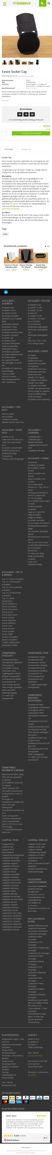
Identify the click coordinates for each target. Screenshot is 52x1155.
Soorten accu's (8, 437)
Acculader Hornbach (10, 335)
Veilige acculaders (35, 517)
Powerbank (32, 462)
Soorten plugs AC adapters (39, 391)
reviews (32, 1153)
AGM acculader (8, 414)
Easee (5, 234)
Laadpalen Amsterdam (11, 896)
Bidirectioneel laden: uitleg (12, 774)
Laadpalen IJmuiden (10, 869)
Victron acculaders (9, 606)
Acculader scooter (9, 313)
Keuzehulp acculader (10, 316)
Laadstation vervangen (37, 934)
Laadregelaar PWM (36, 713)
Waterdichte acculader (37, 363)
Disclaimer (6, 1047)
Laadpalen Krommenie (11, 880)
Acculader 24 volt (35, 316)
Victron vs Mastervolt (36, 495)
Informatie (11, 275)
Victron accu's (7, 612)
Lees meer (5, 101)
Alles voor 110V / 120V (37, 340)
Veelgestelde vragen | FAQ (13, 1039)
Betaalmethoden (9, 1053)
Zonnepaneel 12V (35, 673)
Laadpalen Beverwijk (10, 858)
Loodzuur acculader (10, 419)
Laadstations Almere (10, 907)
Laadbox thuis (7, 847)
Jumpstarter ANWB (9, 645)
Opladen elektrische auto (38, 925)
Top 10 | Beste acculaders (13, 579)
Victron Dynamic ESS (10, 788)
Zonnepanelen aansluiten (12, 662)
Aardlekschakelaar (35, 889)
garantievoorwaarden (10, 209)
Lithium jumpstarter (10, 346)
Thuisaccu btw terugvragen (13, 459)
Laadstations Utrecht (10, 929)
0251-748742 (7, 1082)
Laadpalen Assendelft (10, 874)
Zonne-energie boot (36, 676)
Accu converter (34, 321)
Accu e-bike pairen (35, 484)
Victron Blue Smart (9, 615)
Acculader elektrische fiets (12, 354)
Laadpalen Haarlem (10, 905)
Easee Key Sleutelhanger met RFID (40, 267)
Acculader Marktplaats (11, 343)
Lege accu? (32, 561)
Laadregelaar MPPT (36, 710)
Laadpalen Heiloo (9, 891)
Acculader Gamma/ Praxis (12, 332)
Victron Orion (7, 626)
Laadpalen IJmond (9, 902)
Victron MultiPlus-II (9, 604)
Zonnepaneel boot (35, 660)
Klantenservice (8, 1061)
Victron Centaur (8, 617)
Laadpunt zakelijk (35, 849)
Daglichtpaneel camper (11, 673)
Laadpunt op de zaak (36, 844)
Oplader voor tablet (36, 383)
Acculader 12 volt (35, 307)
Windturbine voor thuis (37, 369)
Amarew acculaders (10, 637)
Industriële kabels (35, 564)
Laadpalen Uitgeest (10, 863)
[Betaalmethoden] (5, 1097)
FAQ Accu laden (8, 374)
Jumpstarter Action (9, 329)
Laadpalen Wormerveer (11, 882)
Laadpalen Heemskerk (11, 860)
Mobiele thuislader (35, 442)
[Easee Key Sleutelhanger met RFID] (40, 256)
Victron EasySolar (9, 620)
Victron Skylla (7, 634)
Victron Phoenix (8, 628)
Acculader (32, 355)
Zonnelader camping (10, 668)
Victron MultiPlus (9, 623)
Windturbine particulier (37, 372)
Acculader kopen (8, 357)
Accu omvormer (34, 324)
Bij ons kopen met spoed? (38, 523)
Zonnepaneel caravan (37, 662)
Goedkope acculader (36, 465)
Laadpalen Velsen (9, 871)
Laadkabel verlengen (36, 450)
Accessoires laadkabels (37, 886)
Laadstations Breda (10, 910)
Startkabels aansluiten (11, 352)
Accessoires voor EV (36, 894)
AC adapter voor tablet (37, 385)
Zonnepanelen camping (37, 665)
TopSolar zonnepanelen (11, 818)
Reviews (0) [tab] (26, 149)
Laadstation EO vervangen (38, 953)
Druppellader (33, 358)
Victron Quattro (8, 631)
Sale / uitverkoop (9, 382)
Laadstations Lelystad (11, 921)
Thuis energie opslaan (11, 684)
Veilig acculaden (34, 515)
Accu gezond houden (10, 360)
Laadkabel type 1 (35, 437)
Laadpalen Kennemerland (12, 899)
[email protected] (35, 1055)
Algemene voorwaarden (11, 1044)
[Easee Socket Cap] (27, 33)
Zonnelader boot (9, 671)
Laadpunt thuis (8, 844)
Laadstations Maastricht (12, 924)
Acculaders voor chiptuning (39, 399)
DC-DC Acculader (35, 498)
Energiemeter (33, 892)
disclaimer (14, 204)
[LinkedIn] (6, 292)
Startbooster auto (35, 361)
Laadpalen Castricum (10, 866)
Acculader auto (8, 307)
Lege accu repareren (36, 512)
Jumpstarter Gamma (10, 324)
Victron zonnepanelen (11, 821)
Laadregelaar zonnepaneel (39, 707)
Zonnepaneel (33, 366)
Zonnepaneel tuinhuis (36, 668)
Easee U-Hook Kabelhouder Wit (11, 267)
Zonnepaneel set (9, 682)
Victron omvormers (10, 609)
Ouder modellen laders (37, 394)
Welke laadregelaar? (36, 754)
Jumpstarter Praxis (9, 327)
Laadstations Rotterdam (12, 927)
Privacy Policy (7, 1050)
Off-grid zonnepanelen (11, 676)
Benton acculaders (9, 639)
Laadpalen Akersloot (10, 888)
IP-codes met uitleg (36, 553)
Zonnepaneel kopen (10, 660)
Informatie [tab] (8, 149)
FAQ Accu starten (9, 376)
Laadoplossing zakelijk (37, 852)
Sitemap (5, 1072)
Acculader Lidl (7, 338)
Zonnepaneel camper (36, 657)
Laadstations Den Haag (11, 913)
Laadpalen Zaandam (10, 877)
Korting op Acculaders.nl (38, 492)
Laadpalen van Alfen (36, 855)
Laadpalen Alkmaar (10, 894)
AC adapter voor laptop (37, 380)
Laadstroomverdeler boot (38, 726)
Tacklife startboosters (11, 642)
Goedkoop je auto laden (38, 1000)
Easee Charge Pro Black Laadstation (26, 267)
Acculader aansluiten (36, 520)
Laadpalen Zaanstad (10, 885)
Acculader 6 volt (34, 305)
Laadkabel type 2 (35, 439)
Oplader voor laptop (36, 377)
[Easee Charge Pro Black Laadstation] (26, 256)
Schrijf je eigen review (26, 76)
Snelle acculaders (35, 396)
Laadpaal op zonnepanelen (13, 855)
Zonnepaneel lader (35, 704)
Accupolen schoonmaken (12, 448)
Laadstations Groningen (11, 918)
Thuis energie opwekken (12, 687)
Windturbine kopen (9, 349)
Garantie (5, 1069)
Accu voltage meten (36, 343)
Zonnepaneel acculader (11, 679)
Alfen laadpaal (7, 852)
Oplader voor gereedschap (39, 388)
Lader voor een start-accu (12, 439)
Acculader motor (9, 310)
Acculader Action (9, 340)
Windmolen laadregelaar (38, 327)
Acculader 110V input (36, 318)
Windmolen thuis (35, 374)
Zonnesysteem (8, 665)
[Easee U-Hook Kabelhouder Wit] (11, 256)
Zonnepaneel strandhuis (38, 671)
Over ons (5, 1042)
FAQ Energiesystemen (11, 379)
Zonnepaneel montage (37, 729)
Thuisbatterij (7, 456)
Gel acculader (7, 416)
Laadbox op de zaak (36, 847)
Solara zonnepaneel (10, 816)
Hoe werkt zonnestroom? (12, 791)
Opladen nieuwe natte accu (13, 422)
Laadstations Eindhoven (11, 916)
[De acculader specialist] (22, 3)
